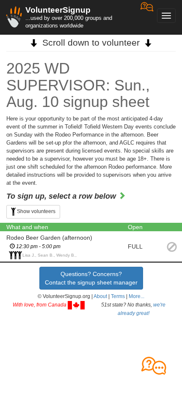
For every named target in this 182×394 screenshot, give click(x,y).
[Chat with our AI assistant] (147, 17)
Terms (118, 296)
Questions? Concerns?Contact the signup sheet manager (91, 278)
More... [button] (136, 296)
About (100, 296)
